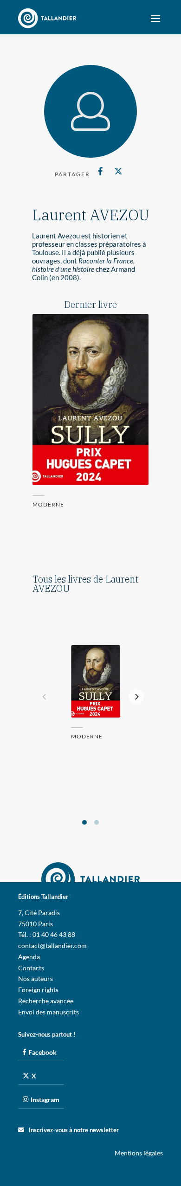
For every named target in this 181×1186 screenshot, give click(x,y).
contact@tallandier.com (52, 945)
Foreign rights (38, 990)
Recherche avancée (45, 1001)
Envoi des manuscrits (48, 1012)
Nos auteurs (35, 978)
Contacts (31, 968)
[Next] (136, 696)
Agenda (29, 957)
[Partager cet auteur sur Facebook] (100, 171)
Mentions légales (139, 1153)
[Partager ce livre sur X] (118, 171)
